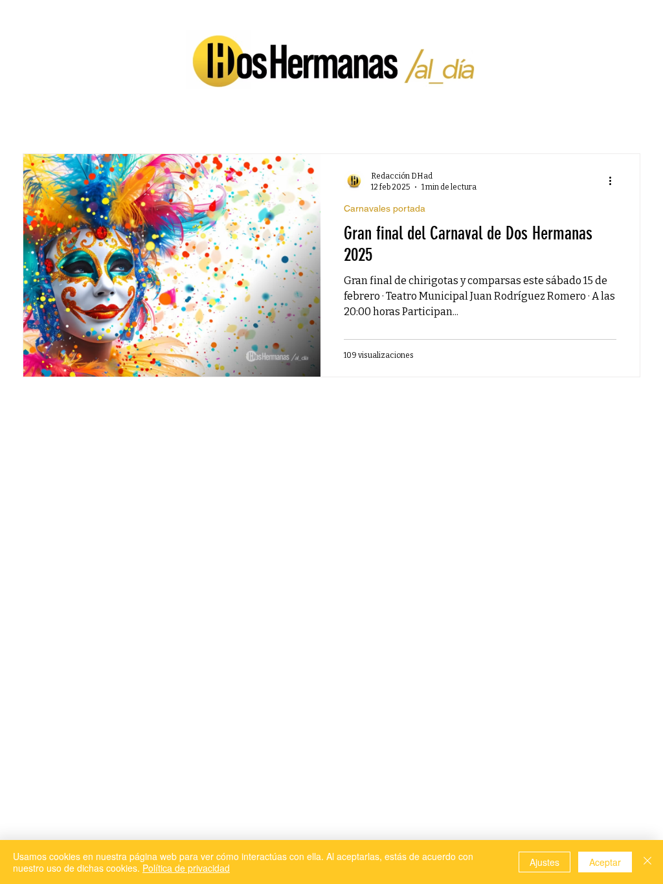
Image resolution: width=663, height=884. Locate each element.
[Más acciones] (614, 180)
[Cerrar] (647, 862)
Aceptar (605, 862)
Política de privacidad (186, 867)
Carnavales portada (384, 208)
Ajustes (544, 862)
